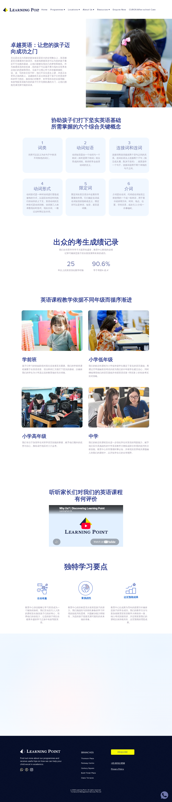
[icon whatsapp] (164, 795)
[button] (74, 9)
